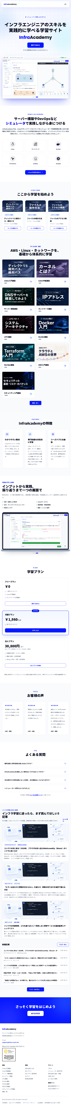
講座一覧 (4, 1091)
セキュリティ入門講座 (8, 1089)
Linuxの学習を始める (34, 172)
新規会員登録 (29, 1079)
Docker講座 (5, 1081)
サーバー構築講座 (7, 1073)
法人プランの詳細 (35, 665)
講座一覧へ (35, 403)
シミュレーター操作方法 (55, 1071)
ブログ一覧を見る (34, 989)
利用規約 (4, 1103)
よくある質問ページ (36, 795)
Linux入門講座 (6, 1068)
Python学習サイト (53, 1089)
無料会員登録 (35, 1013)
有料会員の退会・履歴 (54, 1073)
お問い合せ (51, 1076)
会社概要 (40, 1103)
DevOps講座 (6, 1084)
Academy (10, 4)
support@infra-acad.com (10, 1042)
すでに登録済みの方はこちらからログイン (35, 50)
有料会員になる (29, 1068)
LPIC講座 (5, 1079)
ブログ (50, 1068)
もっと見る (65, 820)
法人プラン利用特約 (15, 1103)
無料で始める (35, 45)
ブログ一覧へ (63, 944)
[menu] (65, 4)
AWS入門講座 (6, 1086)
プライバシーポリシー (29, 1103)
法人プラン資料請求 (31, 1073)
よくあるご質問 (52, 1079)
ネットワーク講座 (7, 1076)
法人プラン (28, 1071)
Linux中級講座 (6, 1071)
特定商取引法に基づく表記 (52, 1103)
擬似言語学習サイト (54, 1086)
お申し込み (35, 630)
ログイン (27, 1076)
